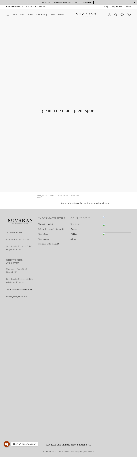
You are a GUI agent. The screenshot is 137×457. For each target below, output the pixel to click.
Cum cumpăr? (43, 239)
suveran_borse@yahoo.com (16, 297)
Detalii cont (75, 224)
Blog (106, 7)
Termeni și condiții (45, 224)
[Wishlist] (122, 14)
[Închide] (135, 2)
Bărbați (30, 15)
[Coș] (129, 14)
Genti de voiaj (41, 15)
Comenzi (74, 229)
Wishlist (74, 234)
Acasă (15, 15)
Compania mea (116, 7)
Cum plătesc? (43, 234)
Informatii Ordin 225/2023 (48, 244)
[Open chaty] (7, 444)
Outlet (52, 15)
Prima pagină (42, 195)
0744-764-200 (27, 289)
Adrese (73, 239)
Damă (22, 15)
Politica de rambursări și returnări (51, 229)
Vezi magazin (87, 2)
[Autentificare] (109, 14)
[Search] (115, 14)
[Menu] (7, 14)
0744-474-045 (15, 289)
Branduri (61, 15)
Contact (128, 7)
